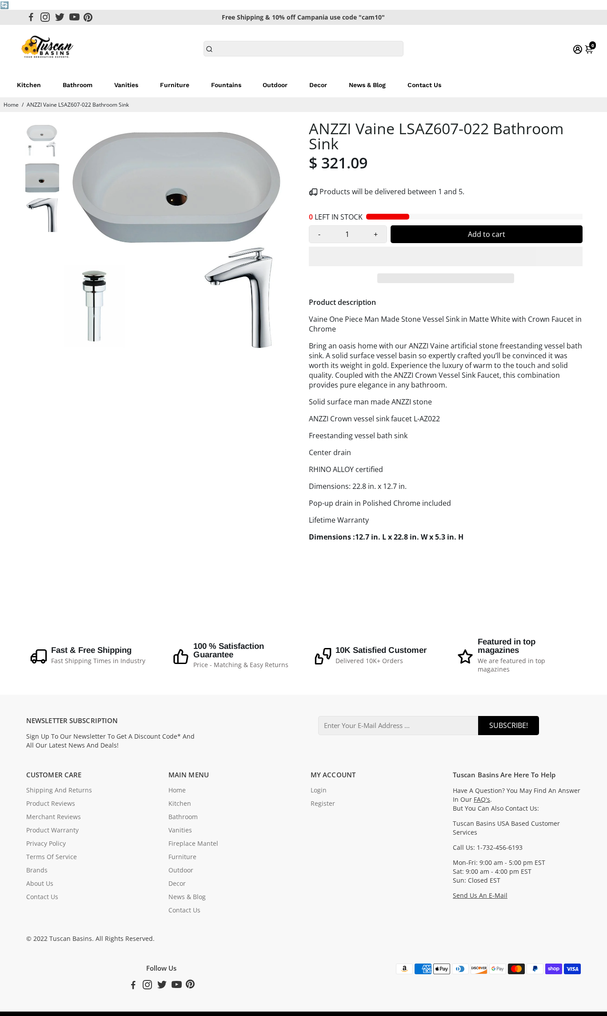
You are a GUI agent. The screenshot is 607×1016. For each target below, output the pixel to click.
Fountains (226, 84)
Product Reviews (50, 804)
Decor (318, 84)
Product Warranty (52, 830)
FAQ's (482, 800)
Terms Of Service (51, 857)
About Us (39, 884)
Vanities (126, 84)
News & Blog (367, 84)
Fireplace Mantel (193, 844)
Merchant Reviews (53, 817)
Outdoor (275, 84)
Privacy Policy (46, 844)
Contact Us (424, 84)
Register (323, 804)
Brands (37, 870)
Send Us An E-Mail (480, 896)
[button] (446, 256)
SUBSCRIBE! (508, 725)
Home (11, 104)
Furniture (174, 84)
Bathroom (77, 84)
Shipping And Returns (59, 790)
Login (319, 790)
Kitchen (29, 84)
